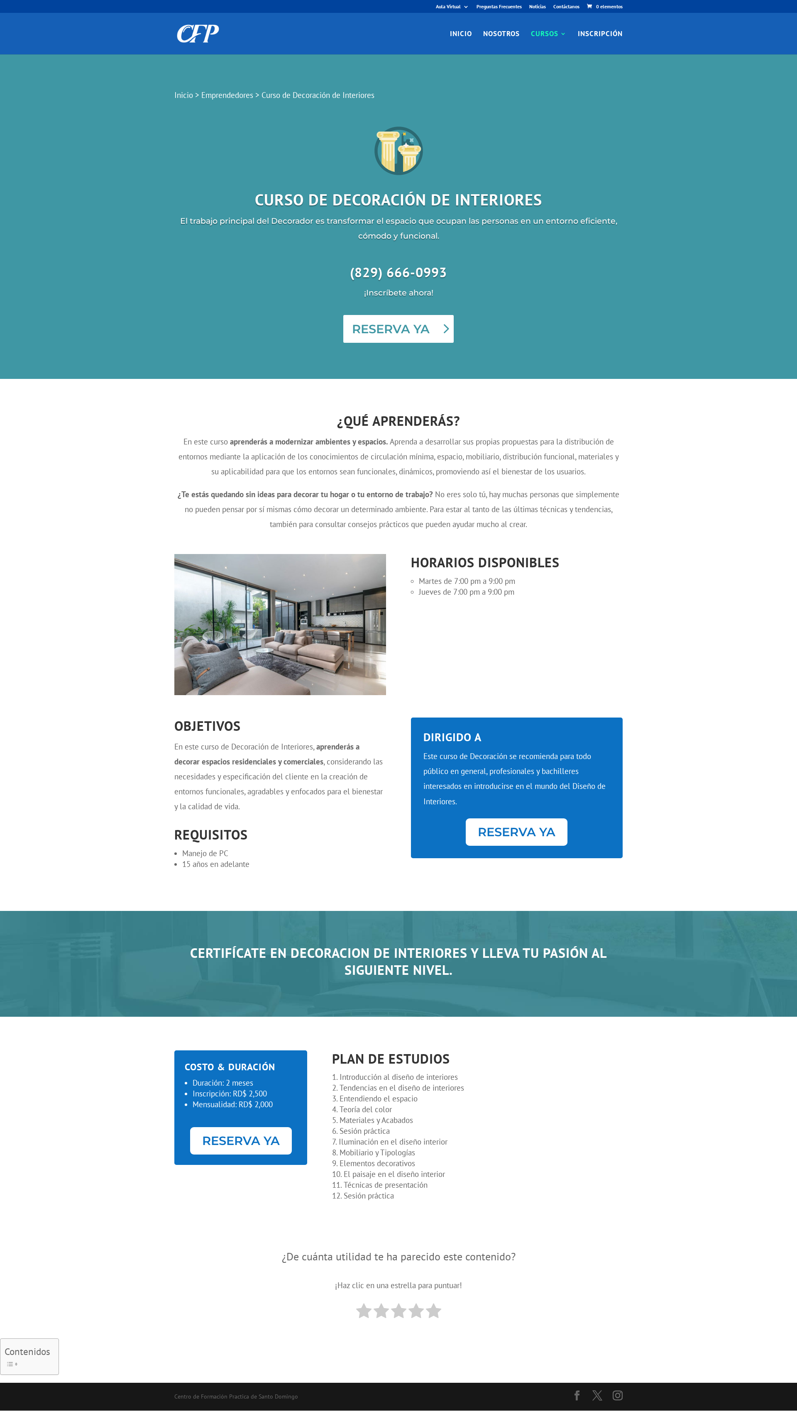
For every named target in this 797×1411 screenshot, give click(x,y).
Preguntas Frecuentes (499, 7)
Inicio (461, 34)
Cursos (544, 34)
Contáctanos (566, 7)
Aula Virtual (448, 7)
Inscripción (600, 34)
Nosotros (501, 34)
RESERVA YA (391, 329)
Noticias (537, 7)
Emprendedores (227, 95)
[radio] (364, 1312)
